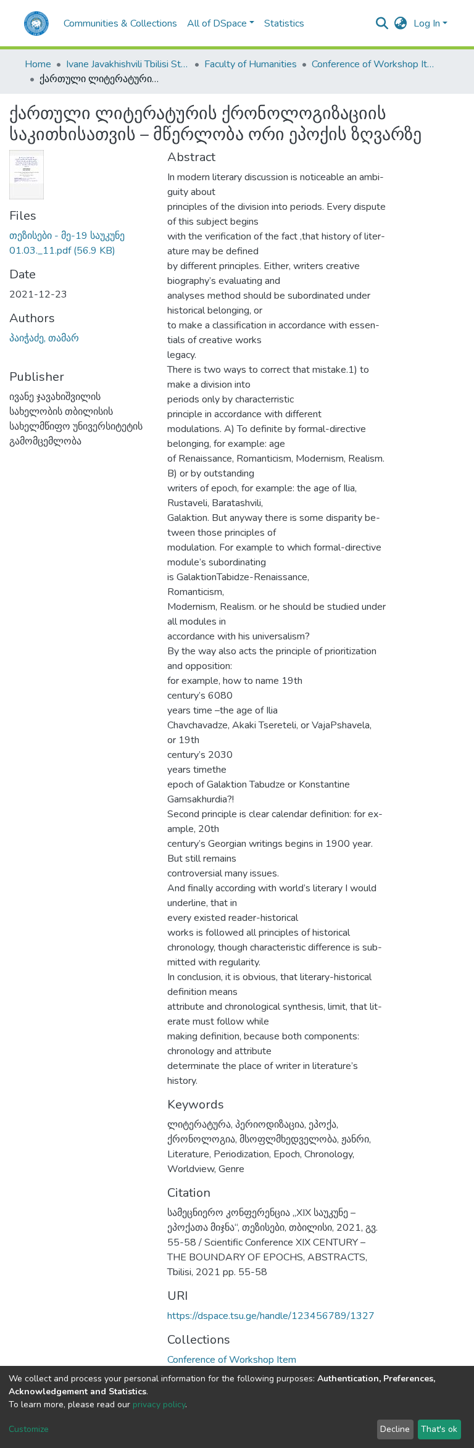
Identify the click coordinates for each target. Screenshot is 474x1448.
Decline (395, 1429)
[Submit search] (382, 23)
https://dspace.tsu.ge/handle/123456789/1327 (271, 1316)
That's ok (439, 1429)
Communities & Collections (120, 23)
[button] (401, 23)
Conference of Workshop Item (373, 64)
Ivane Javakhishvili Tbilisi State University (127, 64)
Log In (427, 23)
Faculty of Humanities (250, 64)
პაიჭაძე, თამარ (44, 338)
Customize (29, 1429)
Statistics (284, 23)
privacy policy (159, 1404)
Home (38, 64)
